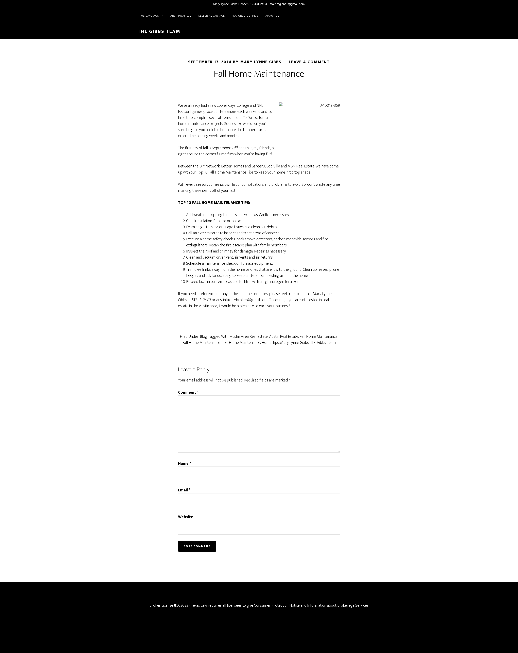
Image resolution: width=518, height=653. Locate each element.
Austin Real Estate (283, 336)
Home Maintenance (244, 342)
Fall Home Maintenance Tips (204, 342)
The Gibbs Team (159, 31)
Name (184, 463)
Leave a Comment (309, 62)
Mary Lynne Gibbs (294, 342)
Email (184, 490)
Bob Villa (273, 166)
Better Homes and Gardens (243, 166)
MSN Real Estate (301, 166)
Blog (203, 336)
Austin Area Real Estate (249, 336)
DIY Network (209, 166)
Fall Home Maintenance (319, 336)
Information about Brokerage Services (337, 605)
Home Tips (270, 342)
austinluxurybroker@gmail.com (241, 299)
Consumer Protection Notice (277, 605)
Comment (188, 392)
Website (185, 517)
